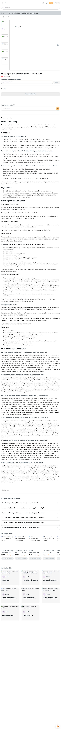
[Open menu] (5, 3)
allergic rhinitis (43, 127)
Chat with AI (25, 13)
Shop (2, 13)
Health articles (34, 13)
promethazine (38, 191)
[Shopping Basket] (46, 3)
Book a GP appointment (14, 13)
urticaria (51, 127)
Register (57, 2)
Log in (51, 2)
